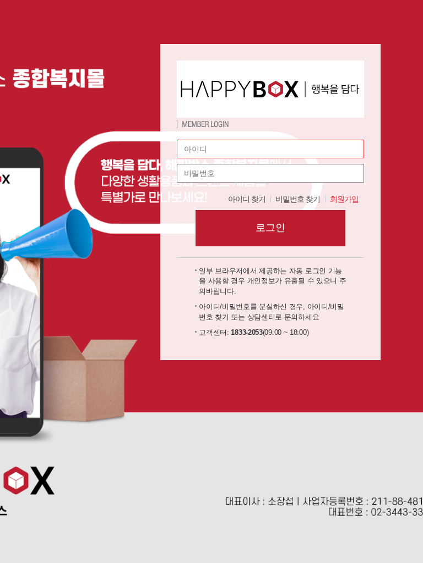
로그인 (270, 227)
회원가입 (344, 199)
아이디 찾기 (246, 199)
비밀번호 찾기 (297, 199)
